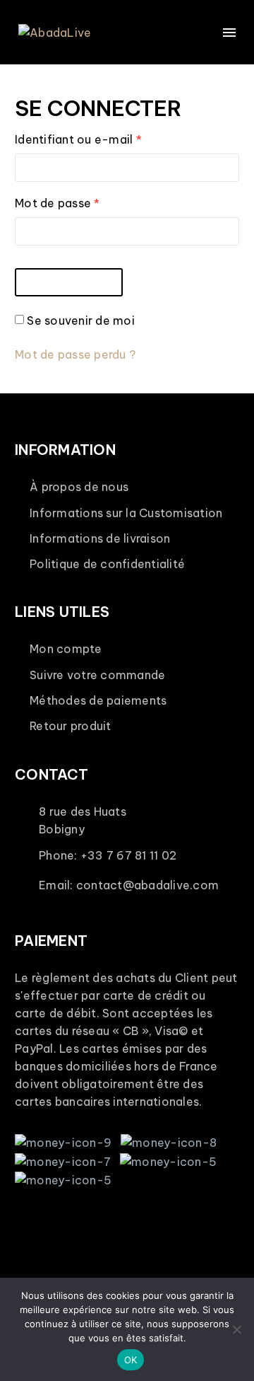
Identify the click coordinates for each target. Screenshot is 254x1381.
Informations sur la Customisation (126, 513)
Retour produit (70, 726)
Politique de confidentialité (107, 564)
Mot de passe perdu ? (75, 354)
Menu (229, 32)
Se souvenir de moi (81, 320)
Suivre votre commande (97, 675)
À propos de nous (79, 487)
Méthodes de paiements (98, 700)
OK (131, 1359)
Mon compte (66, 649)
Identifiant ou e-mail (110, 139)
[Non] (236, 1329)
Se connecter (68, 282)
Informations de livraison (100, 538)
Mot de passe (89, 202)
